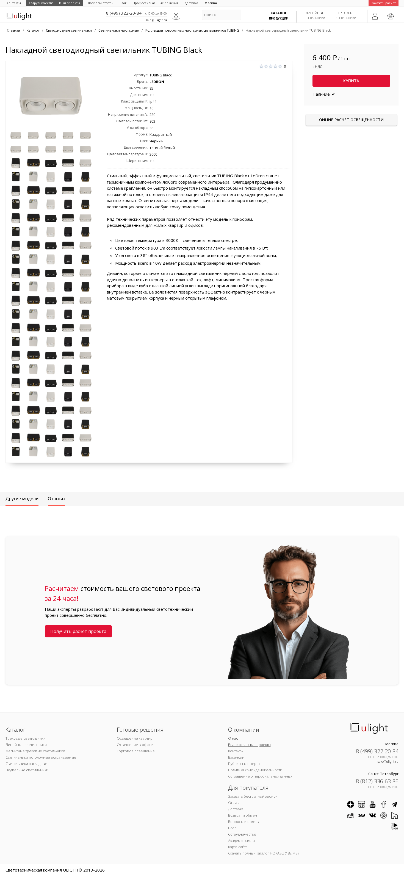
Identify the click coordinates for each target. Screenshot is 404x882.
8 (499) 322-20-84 (124, 13)
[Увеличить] (51, 95)
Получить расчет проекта (78, 631)
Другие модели (21, 499)
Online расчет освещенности (351, 119)
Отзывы (56, 499)
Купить (351, 80)
